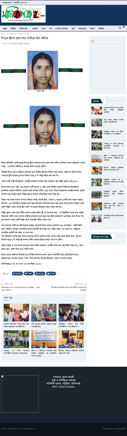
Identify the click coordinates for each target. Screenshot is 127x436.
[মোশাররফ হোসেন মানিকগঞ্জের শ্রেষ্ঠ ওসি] (96, 218)
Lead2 (7, 346)
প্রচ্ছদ (5, 28)
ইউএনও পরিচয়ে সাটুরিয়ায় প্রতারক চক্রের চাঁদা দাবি (113, 168)
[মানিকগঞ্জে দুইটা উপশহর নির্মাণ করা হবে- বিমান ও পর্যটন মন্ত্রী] (96, 206)
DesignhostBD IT (120, 429)
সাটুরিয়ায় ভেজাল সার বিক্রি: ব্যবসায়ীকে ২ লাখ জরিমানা (113, 132)
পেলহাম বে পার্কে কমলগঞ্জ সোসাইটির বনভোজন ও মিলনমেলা (113, 145)
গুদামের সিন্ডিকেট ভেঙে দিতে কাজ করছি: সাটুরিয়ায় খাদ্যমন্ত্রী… (113, 110)
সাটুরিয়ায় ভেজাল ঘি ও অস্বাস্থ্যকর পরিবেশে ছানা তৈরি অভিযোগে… (113, 181)
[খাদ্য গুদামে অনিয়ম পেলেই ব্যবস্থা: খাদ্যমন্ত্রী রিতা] (44, 312)
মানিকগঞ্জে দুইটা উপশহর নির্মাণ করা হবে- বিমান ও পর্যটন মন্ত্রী (113, 205)
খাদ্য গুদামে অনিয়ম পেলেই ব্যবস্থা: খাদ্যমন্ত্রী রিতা (113, 121)
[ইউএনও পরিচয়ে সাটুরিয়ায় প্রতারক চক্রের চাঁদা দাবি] (71, 339)
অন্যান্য (101, 28)
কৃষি (73, 28)
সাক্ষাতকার (82, 28)
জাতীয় (13, 28)
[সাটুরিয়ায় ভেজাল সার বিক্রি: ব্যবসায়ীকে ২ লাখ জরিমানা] (71, 312)
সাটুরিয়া (34, 346)
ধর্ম (50, 28)
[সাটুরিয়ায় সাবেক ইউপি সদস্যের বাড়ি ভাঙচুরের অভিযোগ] (96, 194)
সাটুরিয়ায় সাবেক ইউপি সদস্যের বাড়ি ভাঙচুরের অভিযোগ (113, 193)
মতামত (35, 28)
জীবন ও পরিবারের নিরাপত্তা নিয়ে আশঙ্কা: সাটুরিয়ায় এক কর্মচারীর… (113, 158)
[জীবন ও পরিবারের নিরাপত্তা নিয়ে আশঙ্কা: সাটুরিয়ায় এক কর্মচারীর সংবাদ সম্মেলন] (44, 339)
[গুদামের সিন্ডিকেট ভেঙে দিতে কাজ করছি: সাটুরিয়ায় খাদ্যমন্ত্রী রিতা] (16, 312)
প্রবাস (44, 28)
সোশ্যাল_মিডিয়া (61, 28)
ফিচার (92, 28)
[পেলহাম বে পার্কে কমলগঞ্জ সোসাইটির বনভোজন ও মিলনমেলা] (16, 339)
